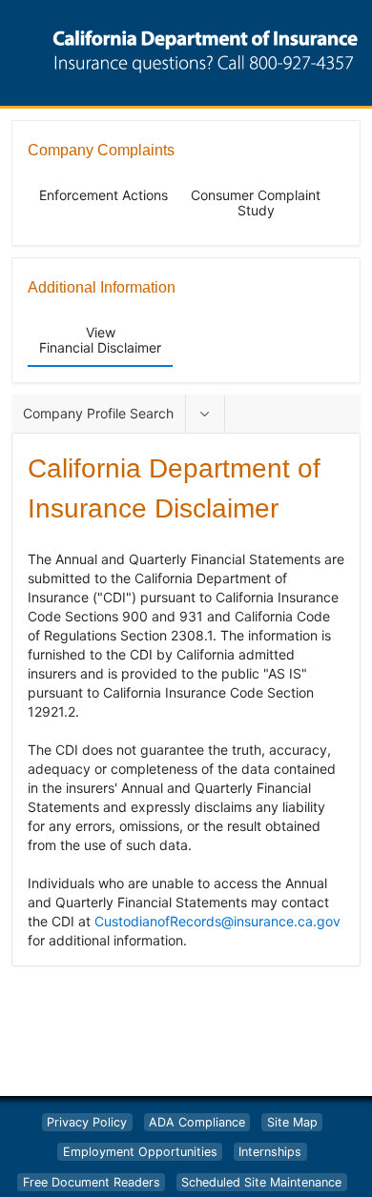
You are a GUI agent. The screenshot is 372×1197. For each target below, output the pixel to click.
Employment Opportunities (140, 1152)
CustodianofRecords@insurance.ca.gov (217, 921)
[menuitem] (205, 414)
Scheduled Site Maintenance (261, 1182)
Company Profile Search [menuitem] (98, 413)
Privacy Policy (87, 1122)
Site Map (292, 1122)
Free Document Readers (91, 1182)
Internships (269, 1152)
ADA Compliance (197, 1122)
